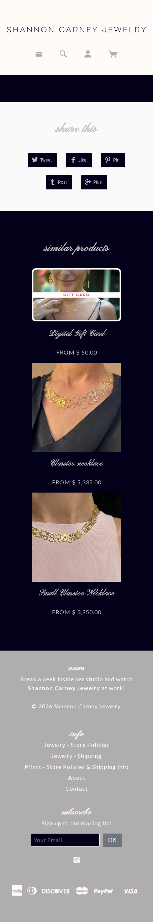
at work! (76, 687)
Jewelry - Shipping (76, 755)
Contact (76, 788)
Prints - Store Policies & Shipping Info (77, 766)
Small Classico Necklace (76, 593)
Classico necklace (76, 463)
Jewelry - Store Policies (76, 744)
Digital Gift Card (77, 333)
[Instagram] (76, 860)
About (76, 777)
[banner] (76, 22)
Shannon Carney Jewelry (87, 706)
